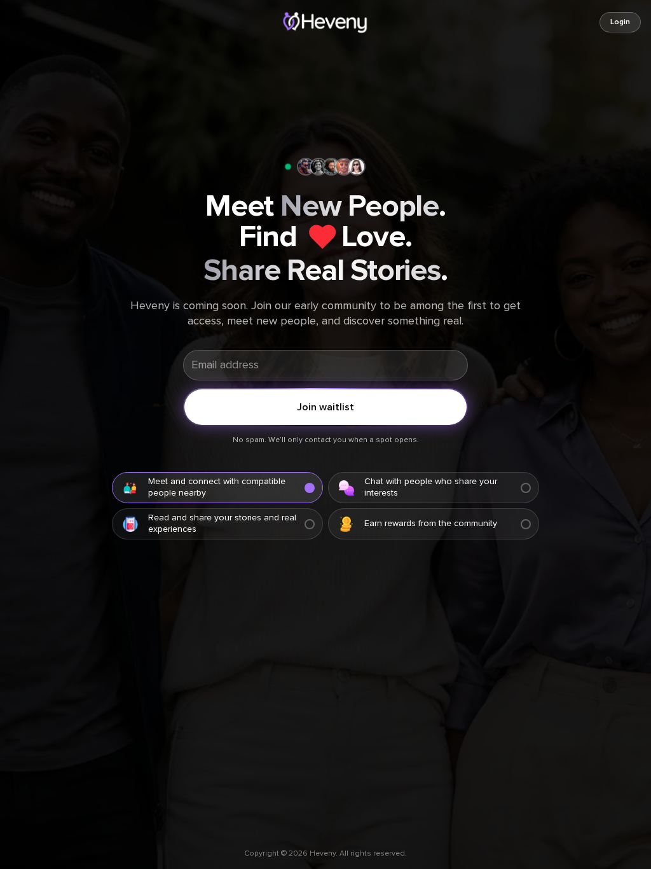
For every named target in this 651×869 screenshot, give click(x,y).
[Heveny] (325, 22)
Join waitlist (325, 407)
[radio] (217, 487)
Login (620, 22)
